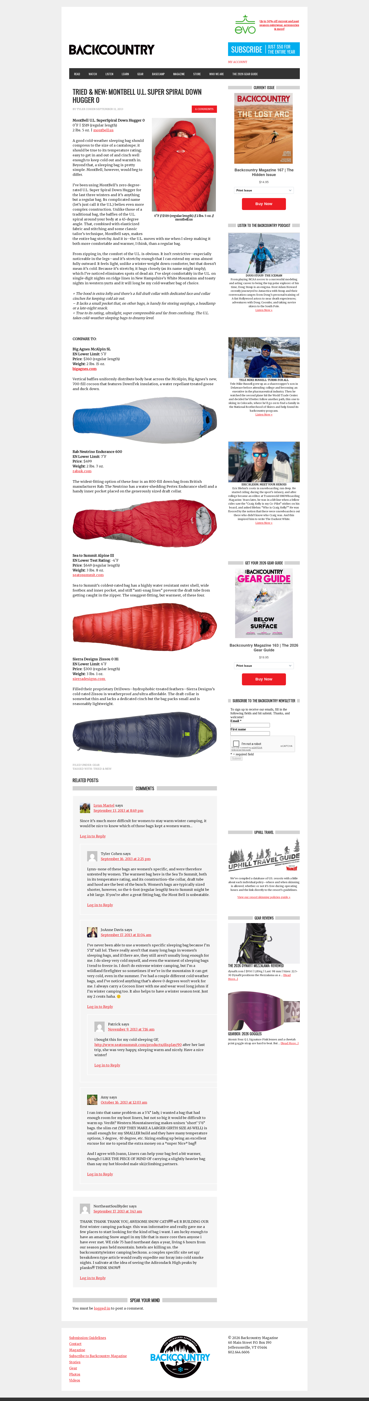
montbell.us (103, 130)
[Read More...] (290, 1043)
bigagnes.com (85, 369)
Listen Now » (263, 310)
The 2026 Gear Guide (245, 74)
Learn (123, 74)
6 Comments (204, 109)
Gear (139, 74)
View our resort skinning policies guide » (263, 897)
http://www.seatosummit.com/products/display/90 (138, 1045)
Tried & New (102, 768)
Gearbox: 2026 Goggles (245, 1033)
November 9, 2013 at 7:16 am (131, 1029)
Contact (75, 1344)
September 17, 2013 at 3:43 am (118, 1211)
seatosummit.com (88, 575)
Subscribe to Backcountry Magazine (98, 1356)
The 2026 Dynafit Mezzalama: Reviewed (256, 965)
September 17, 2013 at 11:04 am (126, 935)
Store (197, 74)
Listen (109, 74)
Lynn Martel (104, 805)
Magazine (177, 74)
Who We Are (215, 74)
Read (77, 74)
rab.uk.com (82, 471)
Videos (74, 1380)
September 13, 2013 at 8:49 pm (118, 810)
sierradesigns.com (89, 679)
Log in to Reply (93, 836)
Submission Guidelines (87, 1338)
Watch (91, 74)
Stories (75, 1362)
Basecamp (158, 74)
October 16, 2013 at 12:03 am (124, 1102)
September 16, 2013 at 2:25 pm (126, 859)
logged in (102, 1308)
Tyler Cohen (86, 109)
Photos (74, 1374)
